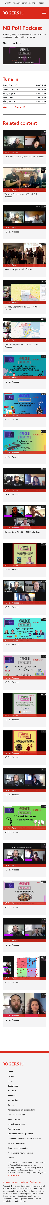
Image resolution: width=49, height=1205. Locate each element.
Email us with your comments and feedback (24, 3)
